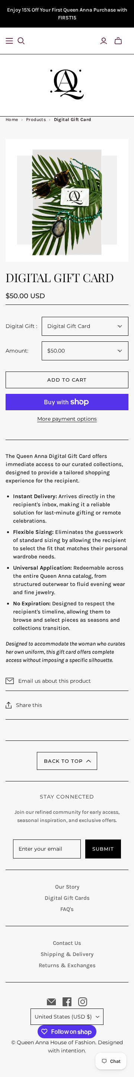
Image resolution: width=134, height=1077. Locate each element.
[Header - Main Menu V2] (9, 41)
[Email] (51, 1001)
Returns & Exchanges (67, 965)
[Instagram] (82, 1001)
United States (63, 1016)
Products (36, 119)
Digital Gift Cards (67, 898)
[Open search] (25, 41)
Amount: (17, 350)
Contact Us (67, 943)
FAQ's (67, 909)
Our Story (67, 886)
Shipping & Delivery (67, 954)
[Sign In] (104, 41)
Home (12, 119)
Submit (103, 849)
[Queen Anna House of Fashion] (67, 83)
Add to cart (67, 380)
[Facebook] (67, 1001)
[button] (67, 761)
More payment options (67, 418)
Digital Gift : (21, 326)
